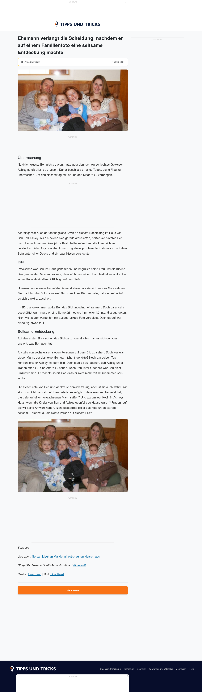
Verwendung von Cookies (161, 668)
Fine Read (34, 574)
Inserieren (141, 668)
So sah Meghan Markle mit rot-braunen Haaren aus (66, 556)
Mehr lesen (73, 590)
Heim (191, 668)
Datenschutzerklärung (110, 668)
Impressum (128, 668)
